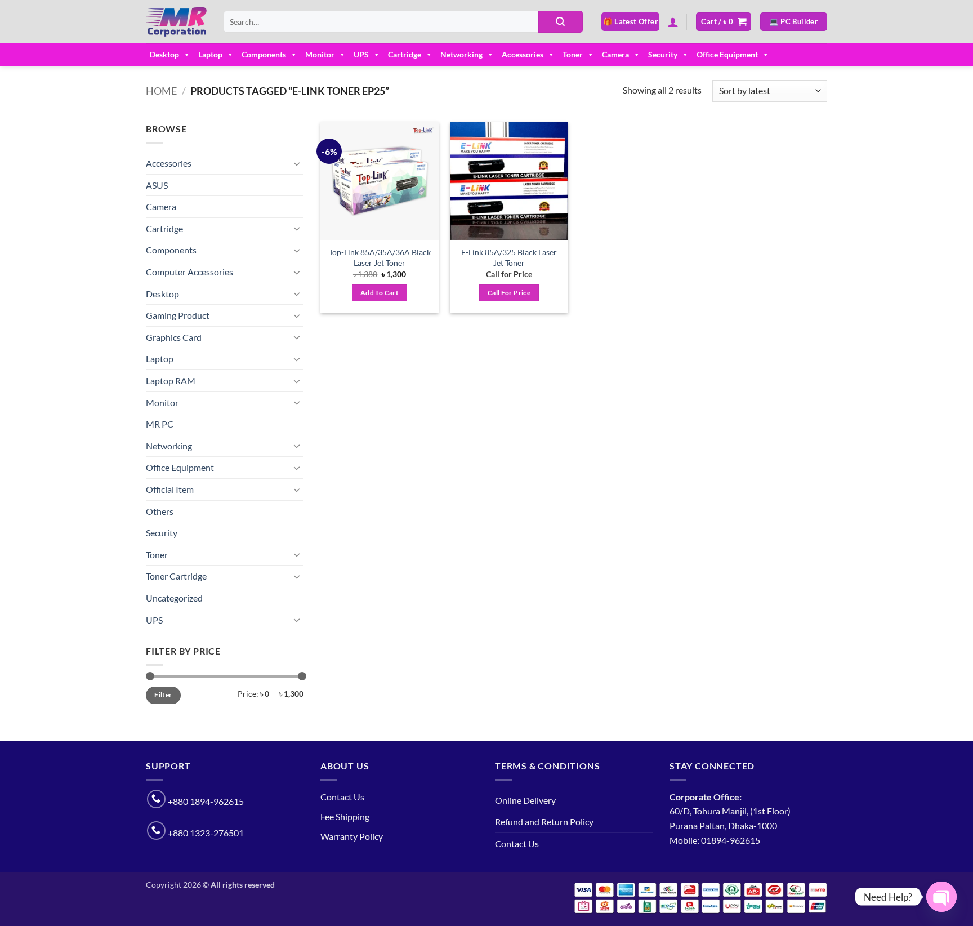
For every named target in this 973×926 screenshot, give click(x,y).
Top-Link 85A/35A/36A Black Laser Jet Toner (380, 257)
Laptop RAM (170, 380)
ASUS (157, 185)
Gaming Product (177, 315)
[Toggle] (296, 163)
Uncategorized (174, 598)
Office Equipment (727, 54)
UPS (361, 54)
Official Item (170, 489)
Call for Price (509, 292)
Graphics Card (174, 337)
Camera (615, 54)
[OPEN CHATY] (941, 897)
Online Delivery (525, 800)
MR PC (159, 424)
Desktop (164, 54)
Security (662, 54)
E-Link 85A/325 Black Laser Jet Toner (509, 257)
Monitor (319, 54)
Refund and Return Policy (544, 821)
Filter (163, 695)
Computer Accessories (189, 271)
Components (264, 54)
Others (159, 511)
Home (161, 90)
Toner (573, 54)
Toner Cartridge (176, 576)
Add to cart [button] (379, 292)
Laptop (210, 54)
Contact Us (342, 796)
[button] (673, 22)
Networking (461, 54)
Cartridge (404, 54)
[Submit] (560, 22)
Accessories (522, 54)
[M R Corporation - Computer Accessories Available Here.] (176, 22)
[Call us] (156, 799)
